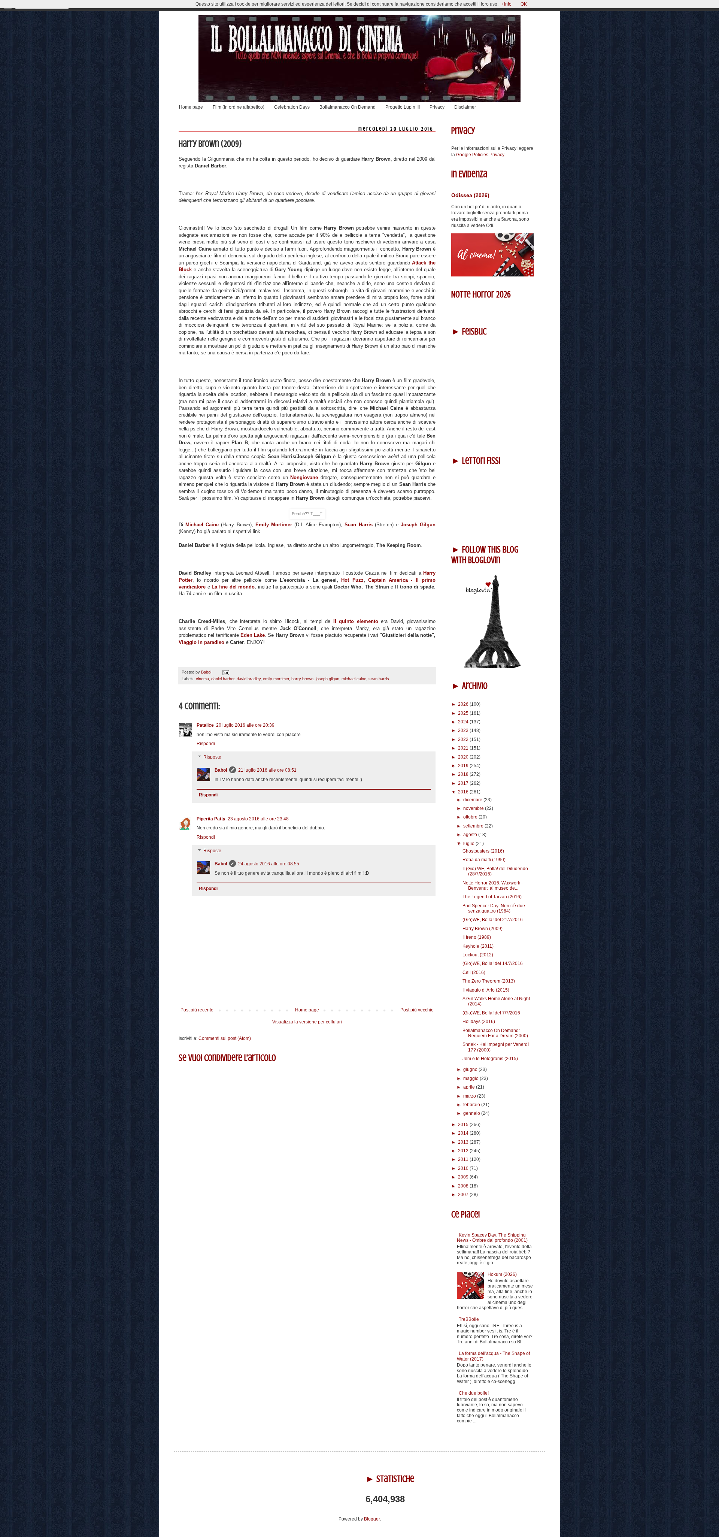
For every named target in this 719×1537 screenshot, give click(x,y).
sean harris (378, 679)
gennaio (472, 1113)
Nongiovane (305, 477)
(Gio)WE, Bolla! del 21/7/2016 (492, 919)
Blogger (372, 1519)
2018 (464, 774)
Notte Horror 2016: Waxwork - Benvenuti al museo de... (492, 885)
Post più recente (196, 1010)
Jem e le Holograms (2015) (490, 1058)
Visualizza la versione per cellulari (307, 1022)
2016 (464, 792)
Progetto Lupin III (402, 107)
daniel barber (222, 679)
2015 (464, 1124)
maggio (471, 1078)
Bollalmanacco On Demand (347, 107)
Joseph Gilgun (418, 524)
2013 (464, 1142)
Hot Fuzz (351, 580)
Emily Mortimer (273, 524)
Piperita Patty (211, 819)
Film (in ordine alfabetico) (238, 107)
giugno (471, 1069)
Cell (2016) (473, 972)
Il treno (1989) (476, 937)
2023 (464, 730)
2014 (464, 1133)
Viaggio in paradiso (202, 642)
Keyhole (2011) (478, 946)
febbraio (472, 1104)
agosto (470, 834)
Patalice (205, 725)
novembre (474, 808)
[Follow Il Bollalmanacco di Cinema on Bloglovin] (492, 666)
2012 (464, 1150)
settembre (474, 826)
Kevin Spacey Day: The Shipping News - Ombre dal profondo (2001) (492, 1237)
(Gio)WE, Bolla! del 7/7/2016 (491, 1013)
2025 (464, 713)
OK (524, 4)
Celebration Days (292, 107)
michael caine (354, 679)
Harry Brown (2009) (482, 928)
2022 (464, 739)
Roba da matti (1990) (484, 859)
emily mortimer (276, 679)
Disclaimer (465, 107)
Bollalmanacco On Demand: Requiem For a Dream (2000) (495, 1033)
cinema (202, 679)
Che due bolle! (474, 1393)
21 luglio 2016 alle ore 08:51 (267, 770)
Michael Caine (202, 524)
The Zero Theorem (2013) (488, 981)
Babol (221, 770)
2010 (464, 1168)
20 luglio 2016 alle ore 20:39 (245, 725)
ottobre (471, 817)
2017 (464, 783)
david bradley (249, 679)
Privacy (437, 107)
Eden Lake (252, 635)
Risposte (212, 757)
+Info (506, 4)
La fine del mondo (233, 587)
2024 (464, 721)
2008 (464, 1186)
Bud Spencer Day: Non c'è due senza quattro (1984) (493, 908)
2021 (464, 748)
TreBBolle (469, 1319)
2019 (464, 765)
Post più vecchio (417, 1010)
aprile (469, 1087)
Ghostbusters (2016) (483, 851)
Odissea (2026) (470, 195)
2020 (464, 757)
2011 (464, 1159)
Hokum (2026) (502, 1274)
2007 (464, 1194)
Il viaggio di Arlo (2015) (485, 990)
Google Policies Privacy (480, 154)
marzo (470, 1096)
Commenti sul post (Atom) (224, 1038)
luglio (469, 843)
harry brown (302, 679)
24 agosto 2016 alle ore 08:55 (268, 863)
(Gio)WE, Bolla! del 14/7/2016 (492, 963)
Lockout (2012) (477, 954)
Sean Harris (358, 524)
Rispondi (206, 743)
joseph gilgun (327, 679)
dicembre (473, 799)
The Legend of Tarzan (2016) (492, 896)
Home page (191, 107)
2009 (464, 1177)
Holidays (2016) (478, 1021)
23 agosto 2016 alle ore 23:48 (258, 819)
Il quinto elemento (357, 621)
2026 (464, 704)
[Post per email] (225, 672)
